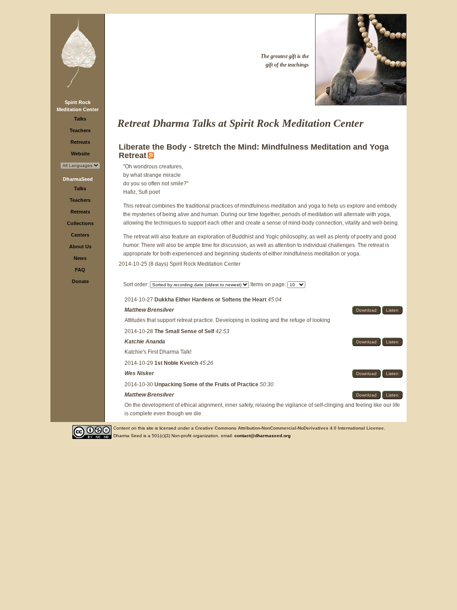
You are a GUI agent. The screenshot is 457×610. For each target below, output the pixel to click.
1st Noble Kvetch (176, 363)
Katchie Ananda (145, 341)
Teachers (80, 130)
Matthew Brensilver (149, 310)
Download (366, 310)
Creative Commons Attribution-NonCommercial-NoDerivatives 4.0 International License (289, 428)
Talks (80, 118)
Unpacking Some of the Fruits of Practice (207, 384)
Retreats (80, 142)
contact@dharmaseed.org (262, 435)
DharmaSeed (78, 179)
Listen (392, 310)
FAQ (80, 269)
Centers (80, 235)
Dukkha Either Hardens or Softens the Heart (211, 300)
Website (80, 153)
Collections (80, 223)
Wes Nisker (139, 373)
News (80, 258)
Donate (80, 281)
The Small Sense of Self (185, 331)
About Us (80, 246)
